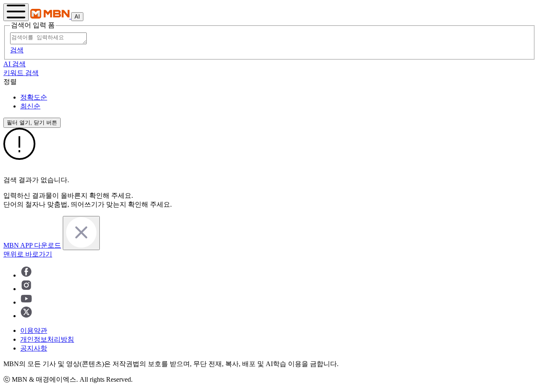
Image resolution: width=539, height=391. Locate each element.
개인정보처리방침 (47, 339)
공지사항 (33, 348)
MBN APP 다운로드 (32, 245)
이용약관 (33, 330)
